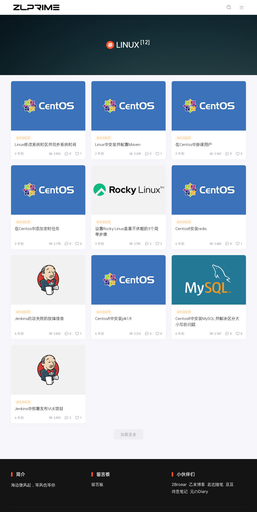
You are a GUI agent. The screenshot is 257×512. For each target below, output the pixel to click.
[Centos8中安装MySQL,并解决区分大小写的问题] (209, 280)
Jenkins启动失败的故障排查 (39, 318)
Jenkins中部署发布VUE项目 (39, 408)
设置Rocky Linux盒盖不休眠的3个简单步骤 (126, 231)
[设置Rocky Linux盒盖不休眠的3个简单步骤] (128, 190)
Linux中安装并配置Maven (118, 144)
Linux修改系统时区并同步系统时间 (45, 144)
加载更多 (128, 434)
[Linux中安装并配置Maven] (128, 106)
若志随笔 (215, 484)
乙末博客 (197, 484)
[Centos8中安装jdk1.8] (128, 280)
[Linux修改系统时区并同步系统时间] (48, 106)
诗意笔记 (180, 491)
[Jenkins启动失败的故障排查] (48, 280)
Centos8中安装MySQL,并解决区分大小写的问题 (207, 321)
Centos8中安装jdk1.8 (113, 318)
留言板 (97, 484)
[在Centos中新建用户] (209, 106)
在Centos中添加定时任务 (37, 228)
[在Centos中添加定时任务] (48, 190)
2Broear (179, 484)
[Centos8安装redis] (209, 190)
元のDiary (199, 491)
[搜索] (228, 7)
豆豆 (230, 484)
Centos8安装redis (191, 228)
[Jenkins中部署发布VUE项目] (48, 369)
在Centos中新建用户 (193, 144)
